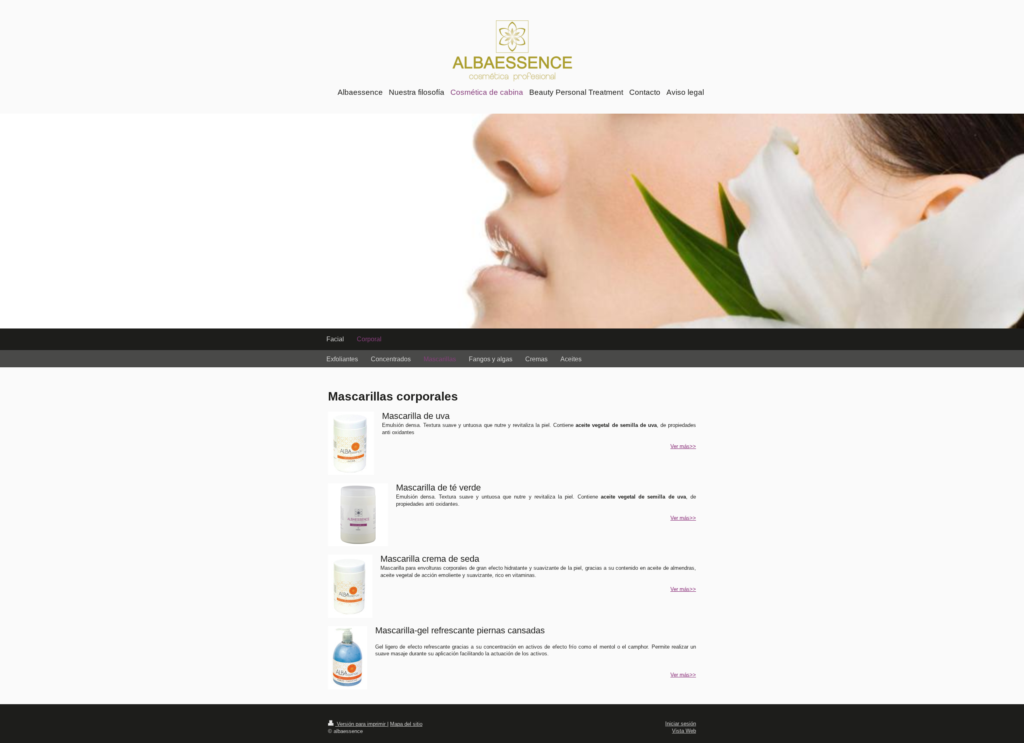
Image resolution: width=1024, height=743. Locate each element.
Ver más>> (683, 446)
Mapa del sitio (406, 724)
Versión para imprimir (361, 724)
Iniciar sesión (680, 724)
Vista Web (684, 731)
